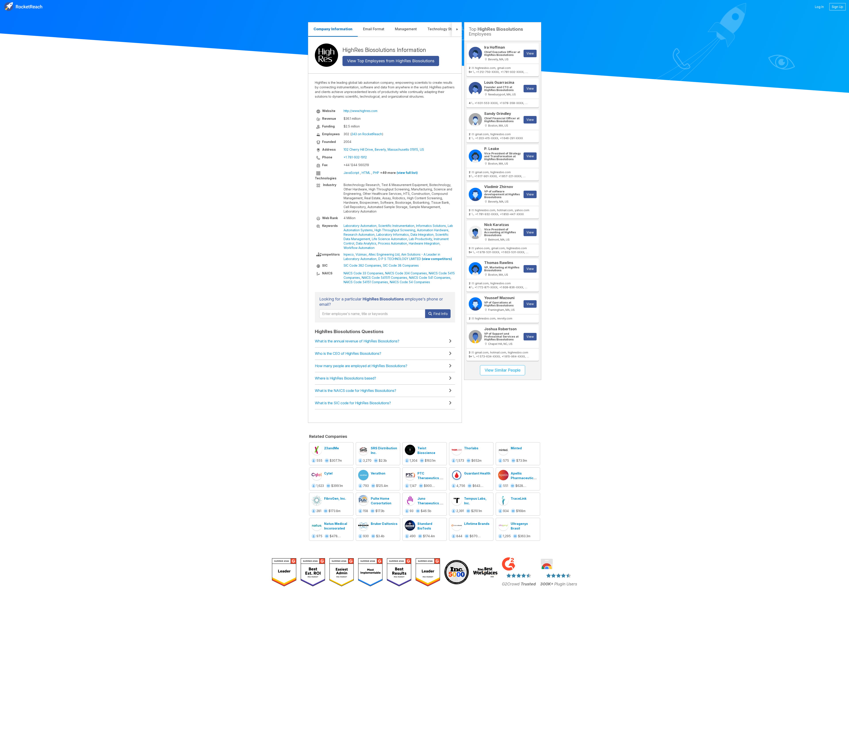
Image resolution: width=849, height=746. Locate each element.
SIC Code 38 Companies (401, 265)
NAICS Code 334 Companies (406, 273)
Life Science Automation (389, 239)
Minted (516, 448)
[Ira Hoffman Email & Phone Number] (475, 53)
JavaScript (351, 173)
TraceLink (518, 498)
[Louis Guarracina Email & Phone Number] (475, 88)
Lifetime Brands (477, 524)
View (530, 53)
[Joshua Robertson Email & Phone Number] (475, 336)
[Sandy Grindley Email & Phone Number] (475, 119)
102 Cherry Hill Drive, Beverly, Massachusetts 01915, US (384, 149)
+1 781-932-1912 (355, 157)
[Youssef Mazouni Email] (475, 304)
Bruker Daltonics (384, 524)
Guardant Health (477, 473)
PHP (376, 173)
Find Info (440, 313)
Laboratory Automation (360, 226)
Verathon (378, 473)
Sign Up (837, 7)
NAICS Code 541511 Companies (384, 277)
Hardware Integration (424, 243)
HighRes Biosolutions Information (384, 49)
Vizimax (361, 254)
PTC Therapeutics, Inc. (428, 477)
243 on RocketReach (366, 134)
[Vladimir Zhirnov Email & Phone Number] (475, 194)
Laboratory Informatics (392, 234)
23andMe (331, 448)
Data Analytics (366, 243)
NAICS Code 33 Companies (363, 273)
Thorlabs (471, 448)
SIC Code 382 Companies (362, 265)
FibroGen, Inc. (335, 498)
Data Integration (422, 234)
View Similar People (502, 370)
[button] (457, 29)
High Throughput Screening (395, 230)
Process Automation (392, 243)
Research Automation (359, 234)
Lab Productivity (420, 239)
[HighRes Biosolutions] (326, 55)
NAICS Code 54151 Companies (366, 282)
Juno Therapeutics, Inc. (428, 503)
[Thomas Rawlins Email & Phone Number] (475, 268)
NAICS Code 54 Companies (410, 282)
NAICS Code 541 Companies (429, 277)
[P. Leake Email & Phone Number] (475, 156)
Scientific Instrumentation (396, 226)
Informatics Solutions (431, 226)
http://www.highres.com (360, 111)
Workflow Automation (359, 248)
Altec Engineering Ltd (384, 254)
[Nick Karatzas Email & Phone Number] (475, 232)
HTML (366, 173)
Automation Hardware (432, 230)
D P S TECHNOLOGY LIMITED (399, 259)
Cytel (328, 473)
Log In (819, 7)
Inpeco (349, 254)
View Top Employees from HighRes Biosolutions (390, 61)
